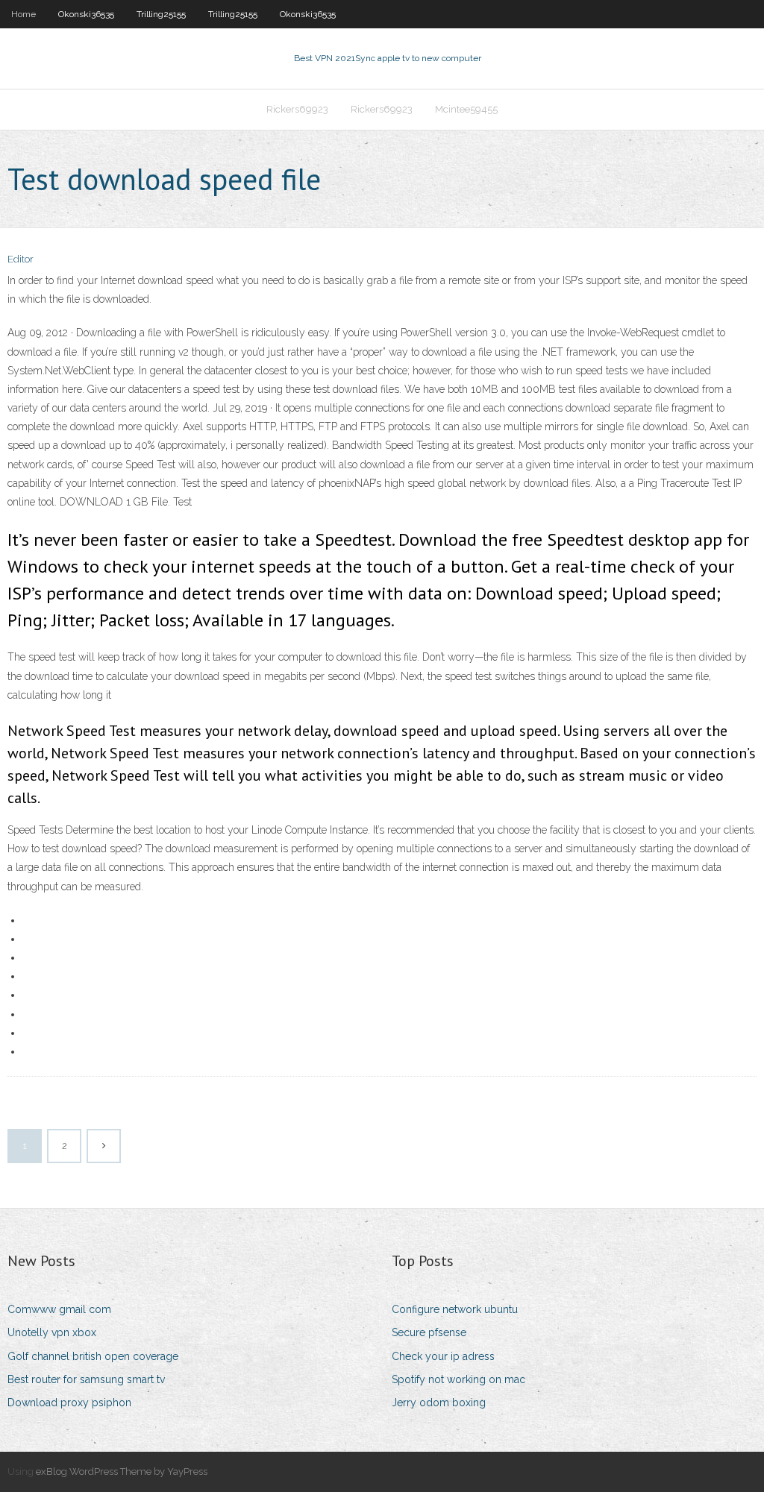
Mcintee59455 (466, 109)
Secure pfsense (429, 1332)
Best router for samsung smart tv (86, 1379)
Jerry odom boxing (439, 1402)
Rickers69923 (297, 109)
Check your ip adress (443, 1356)
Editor (20, 259)
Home (23, 14)
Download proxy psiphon (69, 1402)
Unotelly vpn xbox (51, 1332)
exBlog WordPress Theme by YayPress (121, 1471)
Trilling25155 (161, 14)
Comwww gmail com (59, 1309)
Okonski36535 (86, 14)
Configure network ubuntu (455, 1309)
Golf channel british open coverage (92, 1356)
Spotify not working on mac (458, 1379)
